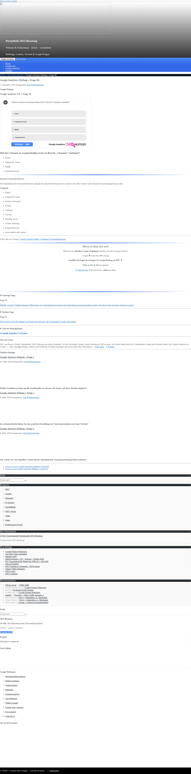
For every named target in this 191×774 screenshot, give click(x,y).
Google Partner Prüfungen (16, 551)
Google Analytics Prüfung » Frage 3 (17, 428)
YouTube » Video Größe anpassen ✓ (29, 595)
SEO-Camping (11, 574)
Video (7, 516)
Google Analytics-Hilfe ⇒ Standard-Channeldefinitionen (42, 239)
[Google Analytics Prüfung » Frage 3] (17, 455)
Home (8, 64)
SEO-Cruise (10, 571)
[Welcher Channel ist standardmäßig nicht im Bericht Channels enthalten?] (45, 148)
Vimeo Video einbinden (15, 569)
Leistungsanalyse (12, 694)
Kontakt (8, 71)
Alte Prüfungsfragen (15, 75)
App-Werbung (11, 698)
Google (8, 494)
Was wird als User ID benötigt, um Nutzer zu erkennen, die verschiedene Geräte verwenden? (38, 322)
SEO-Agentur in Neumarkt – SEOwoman (22, 566)
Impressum (54, 771)
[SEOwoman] (55, 33)
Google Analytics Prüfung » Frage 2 (17, 393)
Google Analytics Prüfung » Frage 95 (27, 466)
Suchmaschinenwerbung (15, 676)
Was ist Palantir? (12, 564)
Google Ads (10, 66)
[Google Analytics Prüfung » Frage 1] (17, 384)
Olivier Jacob (10, 585)
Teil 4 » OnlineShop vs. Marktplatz (32, 597)
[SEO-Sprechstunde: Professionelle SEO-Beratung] (21, 536)
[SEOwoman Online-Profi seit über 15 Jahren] (32, 766)
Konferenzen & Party (14, 525)
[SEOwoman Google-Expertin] (98, 766)
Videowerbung (11, 685)
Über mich (99, 347)
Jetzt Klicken (82, 270)
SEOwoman (21, 59)
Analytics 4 (10, 716)
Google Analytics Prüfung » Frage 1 (17, 357)
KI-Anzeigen (10, 712)
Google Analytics (12, 68)
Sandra (8, 595)
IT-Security (10, 502)
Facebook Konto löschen (23, 590)
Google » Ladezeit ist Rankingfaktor (33, 602)
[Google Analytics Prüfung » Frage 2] (17, 419)
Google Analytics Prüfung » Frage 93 (26, 469)
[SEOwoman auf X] (25, 667)
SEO (7, 489)
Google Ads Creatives (14, 707)
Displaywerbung (12, 681)
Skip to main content (8, 1)
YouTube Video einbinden (16, 554)
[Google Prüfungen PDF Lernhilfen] (13, 288)
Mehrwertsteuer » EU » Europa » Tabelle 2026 (24, 559)
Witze (7, 520)
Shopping (9, 498)
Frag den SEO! (6, 632)
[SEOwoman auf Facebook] (8, 667)
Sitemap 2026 (11, 556)
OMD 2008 (24, 585)
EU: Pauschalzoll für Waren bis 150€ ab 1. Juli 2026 (26, 561)
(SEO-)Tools (10, 511)
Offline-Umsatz (11, 703)
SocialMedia (10, 507)
